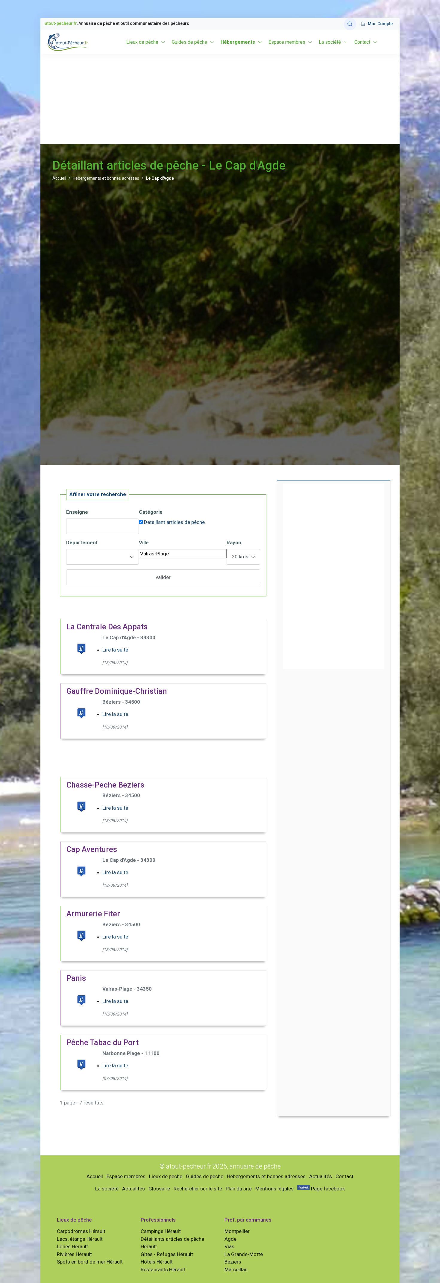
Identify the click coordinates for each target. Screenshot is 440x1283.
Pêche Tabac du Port (102, 1042)
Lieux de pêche (142, 42)
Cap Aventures (91, 849)
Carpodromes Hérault (81, 1231)
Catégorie (151, 512)
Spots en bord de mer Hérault (90, 1262)
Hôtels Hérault (157, 1262)
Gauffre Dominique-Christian (116, 691)
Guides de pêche (189, 42)
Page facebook (327, 1189)
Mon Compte (380, 23)
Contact (362, 42)
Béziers (232, 1262)
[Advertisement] (220, 99)
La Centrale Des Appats (107, 626)
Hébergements (238, 42)
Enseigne (77, 512)
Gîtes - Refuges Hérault (167, 1254)
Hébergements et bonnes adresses (106, 178)
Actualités (320, 1176)
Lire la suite (115, 650)
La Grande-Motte (243, 1254)
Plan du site (239, 1189)
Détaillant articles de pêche (174, 522)
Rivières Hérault (74, 1254)
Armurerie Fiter (93, 913)
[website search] (350, 24)
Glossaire (159, 1189)
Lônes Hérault (72, 1246)
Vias (229, 1246)
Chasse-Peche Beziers (105, 784)
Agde (230, 1239)
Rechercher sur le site (198, 1189)
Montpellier (237, 1231)
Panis (76, 978)
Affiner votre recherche (97, 494)
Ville (144, 542)
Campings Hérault (161, 1231)
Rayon (234, 542)
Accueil (59, 178)
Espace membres (286, 42)
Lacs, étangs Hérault (80, 1239)
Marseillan (236, 1270)
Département (82, 542)
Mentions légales (274, 1189)
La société (330, 42)
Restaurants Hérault (163, 1270)
